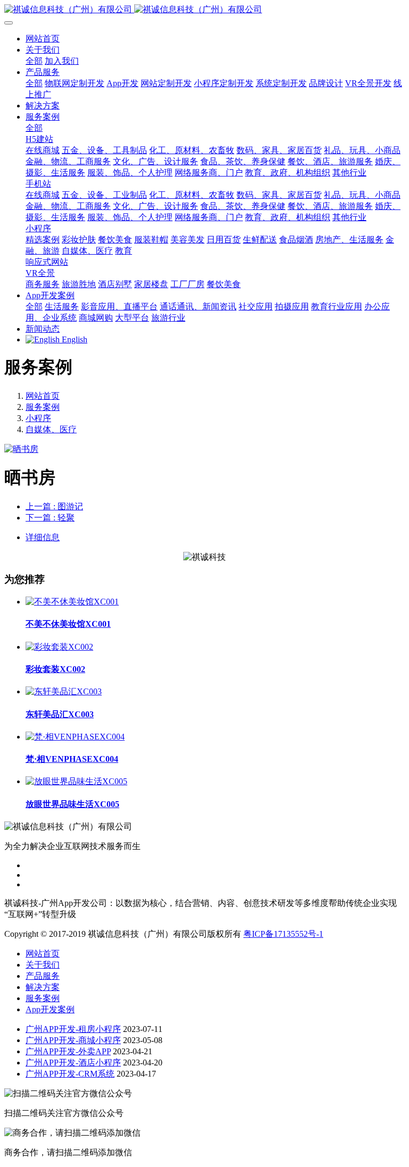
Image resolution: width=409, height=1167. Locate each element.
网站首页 (43, 38)
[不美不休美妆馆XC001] (72, 601)
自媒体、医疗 (51, 429)
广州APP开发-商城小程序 (73, 1040)
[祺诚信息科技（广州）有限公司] (204, 9)
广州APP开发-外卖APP (68, 1051)
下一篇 (50, 517)
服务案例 (43, 407)
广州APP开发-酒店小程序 (73, 1062)
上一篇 (54, 506)
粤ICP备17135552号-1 (283, 933)
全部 (34, 60)
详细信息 (43, 537)
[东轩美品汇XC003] (64, 691)
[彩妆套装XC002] (59, 646)
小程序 (38, 418)
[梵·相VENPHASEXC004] (75, 736)
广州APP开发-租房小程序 (73, 1029)
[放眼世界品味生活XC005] (76, 781)
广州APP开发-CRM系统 (70, 1073)
